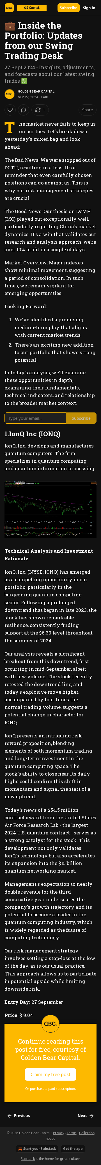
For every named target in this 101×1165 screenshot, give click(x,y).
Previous (22, 1115)
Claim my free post (50, 1074)
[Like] (10, 110)
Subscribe (68, 7)
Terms (72, 1133)
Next (82, 1115)
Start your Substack (39, 1148)
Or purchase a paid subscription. (50, 1088)
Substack (28, 1158)
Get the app (73, 1148)
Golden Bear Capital (36, 91)
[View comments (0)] (23, 110)
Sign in (89, 7)
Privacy (58, 1133)
